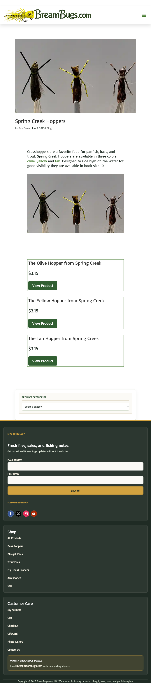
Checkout (13, 625)
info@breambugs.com (29, 666)
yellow (42, 161)
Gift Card (12, 633)
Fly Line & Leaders (18, 570)
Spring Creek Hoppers (40, 121)
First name (13, 473)
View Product (42, 285)
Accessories (14, 578)
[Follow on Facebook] (11, 513)
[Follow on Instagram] (26, 513)
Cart (10, 618)
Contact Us (14, 649)
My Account (14, 610)
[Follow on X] (18, 513)
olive (31, 161)
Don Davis (24, 128)
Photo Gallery (15, 641)
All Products (14, 538)
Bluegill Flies (15, 554)
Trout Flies (14, 562)
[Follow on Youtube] (34, 513)
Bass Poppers (15, 546)
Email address (15, 460)
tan (57, 161)
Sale (10, 586)
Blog (49, 128)
